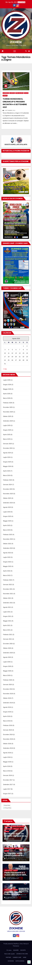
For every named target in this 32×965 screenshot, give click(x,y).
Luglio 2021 (6, 612)
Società (5, 95)
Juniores (14, 826)
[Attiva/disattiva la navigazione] (14, 51)
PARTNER (8, 957)
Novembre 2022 (8, 539)
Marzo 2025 (6, 439)
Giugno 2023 (7, 516)
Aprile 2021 (6, 625)
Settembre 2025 (8, 421)
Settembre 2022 (8, 548)
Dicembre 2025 (8, 407)
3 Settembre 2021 (9, 110)
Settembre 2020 (8, 652)
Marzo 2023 (6, 530)
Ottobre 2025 (7, 416)
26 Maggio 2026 (10, 897)
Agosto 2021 (7, 607)
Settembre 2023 (8, 502)
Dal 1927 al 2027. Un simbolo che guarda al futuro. (15, 835)
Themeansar (16, 946)
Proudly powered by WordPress (11, 943)
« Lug (4, 369)
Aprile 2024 (6, 471)
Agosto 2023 (7, 507)
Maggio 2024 (7, 466)
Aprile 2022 (6, 571)
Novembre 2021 (8, 593)
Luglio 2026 (6, 380)
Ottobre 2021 (7, 598)
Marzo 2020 (6, 675)
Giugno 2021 (7, 616)
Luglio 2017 (6, 789)
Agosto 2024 (7, 452)
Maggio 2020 (7, 671)
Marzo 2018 (6, 771)
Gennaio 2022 (7, 584)
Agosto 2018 (7, 752)
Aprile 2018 (6, 766)
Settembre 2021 (8, 602)
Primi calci (16, 828)
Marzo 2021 (6, 630)
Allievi (6, 848)
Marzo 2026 (6, 398)
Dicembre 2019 (8, 689)
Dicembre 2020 (8, 643)
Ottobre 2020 (7, 648)
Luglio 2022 (6, 557)
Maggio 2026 (7, 389)
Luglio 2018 (6, 757)
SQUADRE (16, 950)
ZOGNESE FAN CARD (22, 953)
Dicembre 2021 (8, 589)
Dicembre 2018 (8, 734)
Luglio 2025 (6, 425)
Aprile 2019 (6, 716)
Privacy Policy (7, 805)
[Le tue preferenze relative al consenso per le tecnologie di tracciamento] (29, 962)
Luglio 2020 (6, 662)
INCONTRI (23, 950)
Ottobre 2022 (7, 543)
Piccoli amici (21, 826)
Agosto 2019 (7, 707)
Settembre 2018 (8, 748)
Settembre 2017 (8, 784)
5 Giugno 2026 (10, 877)
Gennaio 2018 (7, 775)
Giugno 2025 (7, 430)
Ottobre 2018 (7, 743)
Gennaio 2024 (7, 484)
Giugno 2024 (7, 462)
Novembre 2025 (8, 412)
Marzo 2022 (6, 575)
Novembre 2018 (8, 739)
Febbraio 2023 (7, 534)
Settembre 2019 (8, 702)
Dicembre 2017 (8, 780)
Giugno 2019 (7, 712)
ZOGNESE (16, 42)
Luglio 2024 (6, 457)
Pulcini (22, 828)
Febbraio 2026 (7, 402)
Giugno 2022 (7, 562)
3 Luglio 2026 (10, 839)
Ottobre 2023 (7, 498)
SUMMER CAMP (17, 957)
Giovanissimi (8, 826)
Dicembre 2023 (8, 489)
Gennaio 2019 (7, 730)
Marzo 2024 (6, 475)
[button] (26, 51)
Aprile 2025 (6, 434)
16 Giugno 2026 (10, 858)
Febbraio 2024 (7, 480)
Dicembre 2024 (8, 448)
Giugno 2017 (7, 793)
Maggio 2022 (7, 566)
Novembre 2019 (8, 693)
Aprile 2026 (6, 393)
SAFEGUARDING (19, 961)
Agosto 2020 (7, 657)
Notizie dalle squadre (9, 953)
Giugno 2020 (7, 666)
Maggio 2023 (7, 521)
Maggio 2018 (7, 762)
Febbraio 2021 (7, 634)
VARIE (24, 957)
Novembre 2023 (8, 493)
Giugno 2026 (7, 384)
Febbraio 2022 (7, 580)
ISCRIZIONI (11, 961)
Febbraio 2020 (7, 680)
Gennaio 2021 (7, 639)
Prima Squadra (8, 828)
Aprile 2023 (6, 525)
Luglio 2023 (6, 512)
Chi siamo (8, 950)
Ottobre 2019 (7, 698)
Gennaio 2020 (7, 684)
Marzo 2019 (6, 721)
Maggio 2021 (7, 621)
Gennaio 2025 (7, 443)
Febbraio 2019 (7, 725)
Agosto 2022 (7, 552)
